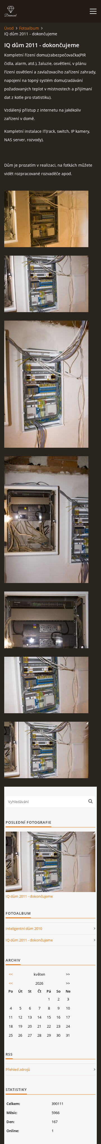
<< (11, 974)
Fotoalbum (29, 28)
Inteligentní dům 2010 (24, 928)
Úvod (9, 28)
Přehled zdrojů (18, 1069)
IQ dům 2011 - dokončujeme (29, 896)
